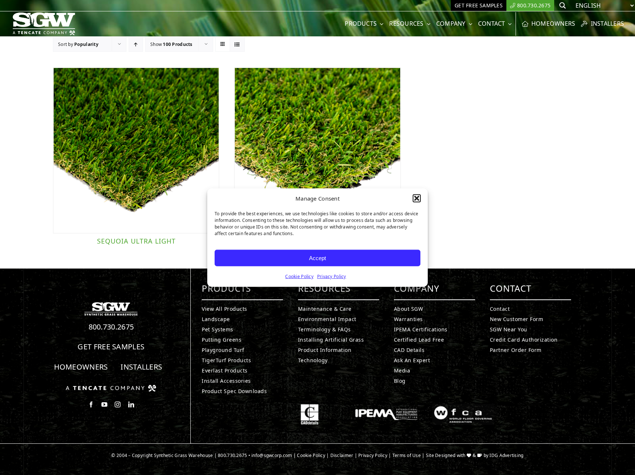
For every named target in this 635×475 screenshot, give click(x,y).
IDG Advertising (506, 455)
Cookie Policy (299, 276)
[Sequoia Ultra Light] (136, 150)
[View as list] (237, 44)
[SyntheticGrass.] (44, 14)
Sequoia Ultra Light (136, 241)
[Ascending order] (136, 44)
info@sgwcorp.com (271, 455)
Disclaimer (342, 455)
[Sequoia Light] (317, 150)
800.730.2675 (111, 327)
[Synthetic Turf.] (111, 304)
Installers (141, 367)
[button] (416, 198)
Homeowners (81, 367)
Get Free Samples (111, 347)
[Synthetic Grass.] (111, 387)
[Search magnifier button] (562, 5)
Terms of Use (406, 455)
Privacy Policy (331, 276)
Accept (317, 258)
